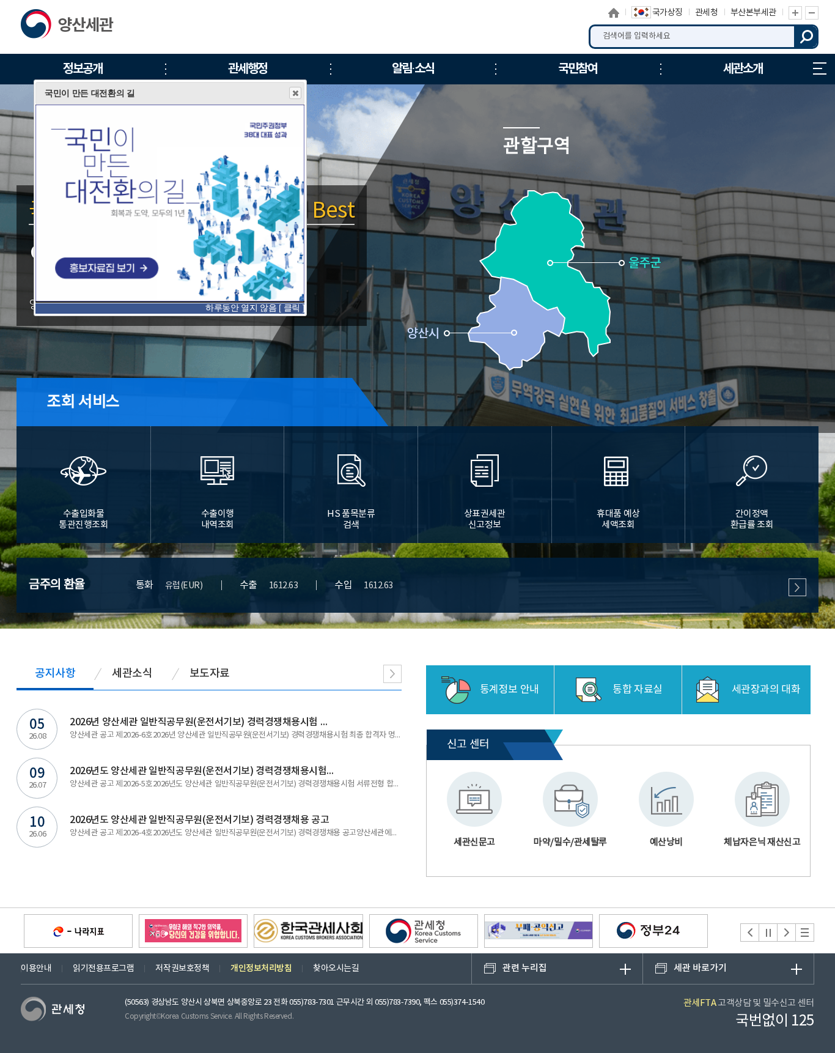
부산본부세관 (753, 13)
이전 (749, 932)
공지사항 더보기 (392, 674)
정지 (768, 932)
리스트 (804, 932)
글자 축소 (811, 13)
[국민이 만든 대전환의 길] (169, 202)
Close (295, 93)
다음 (786, 932)
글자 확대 (795, 13)
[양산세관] (83, 27)
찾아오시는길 (336, 969)
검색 (806, 36)
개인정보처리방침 (261, 968)
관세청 (706, 13)
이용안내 (36, 969)
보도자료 (209, 673)
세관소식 (132, 673)
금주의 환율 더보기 (797, 587)
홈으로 (613, 13)
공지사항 (55, 673)
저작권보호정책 (182, 969)
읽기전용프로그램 (103, 969)
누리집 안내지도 (819, 69)
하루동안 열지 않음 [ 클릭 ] (254, 307)
